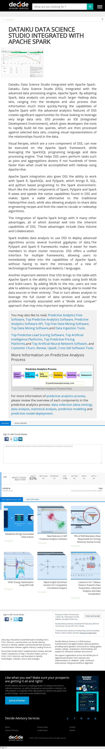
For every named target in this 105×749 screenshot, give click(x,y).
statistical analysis (44, 409)
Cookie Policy (42, 730)
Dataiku (99, 491)
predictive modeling (72, 409)
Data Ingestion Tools (70, 328)
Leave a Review (20, 423)
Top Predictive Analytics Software (49, 319)
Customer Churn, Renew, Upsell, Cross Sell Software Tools (52, 348)
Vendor (72, 730)
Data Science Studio (89, 491)
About (7, 727)
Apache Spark (76, 491)
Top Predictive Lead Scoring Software (37, 335)
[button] (6, 438)
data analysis (20, 409)
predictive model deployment (31, 413)
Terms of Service (11, 730)
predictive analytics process (65, 396)
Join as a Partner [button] (17, 700)
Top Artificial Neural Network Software (59, 343)
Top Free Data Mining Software (66, 324)
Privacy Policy (42, 727)
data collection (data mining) (71, 404)
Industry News (8, 491)
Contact (72, 727)
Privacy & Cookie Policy (88, 633)
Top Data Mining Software (30, 328)
